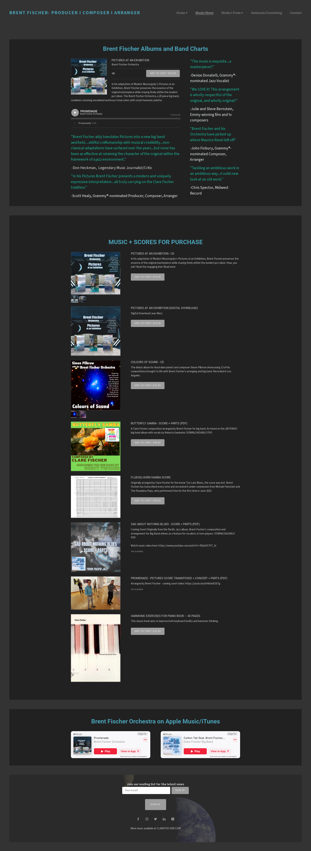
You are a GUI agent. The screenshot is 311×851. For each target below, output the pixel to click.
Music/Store (204, 13)
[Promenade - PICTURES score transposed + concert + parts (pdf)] (95, 593)
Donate (156, 804)
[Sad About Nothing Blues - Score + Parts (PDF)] (95, 547)
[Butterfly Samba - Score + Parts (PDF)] (95, 447)
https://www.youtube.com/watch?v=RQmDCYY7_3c (188, 546)
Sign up (180, 790)
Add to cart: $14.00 (163, 73)
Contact (296, 13)
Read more (169, 267)
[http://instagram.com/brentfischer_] (146, 819)
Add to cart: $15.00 (148, 385)
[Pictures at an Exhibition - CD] (95, 273)
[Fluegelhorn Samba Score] (95, 497)
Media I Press (231, 13)
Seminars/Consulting (266, 13)
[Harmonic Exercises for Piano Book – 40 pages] (95, 648)
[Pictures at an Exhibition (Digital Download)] (95, 331)
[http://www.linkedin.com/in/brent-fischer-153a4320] (164, 819)
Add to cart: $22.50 (148, 631)
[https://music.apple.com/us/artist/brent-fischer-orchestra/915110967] (172, 819)
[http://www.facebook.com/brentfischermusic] (138, 819)
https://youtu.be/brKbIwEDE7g (202, 583)
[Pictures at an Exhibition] (89, 76)
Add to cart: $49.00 (148, 442)
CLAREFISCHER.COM (169, 828)
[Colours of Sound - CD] (95, 385)
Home (180, 13)
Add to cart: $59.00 (148, 500)
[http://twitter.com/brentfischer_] (155, 819)
